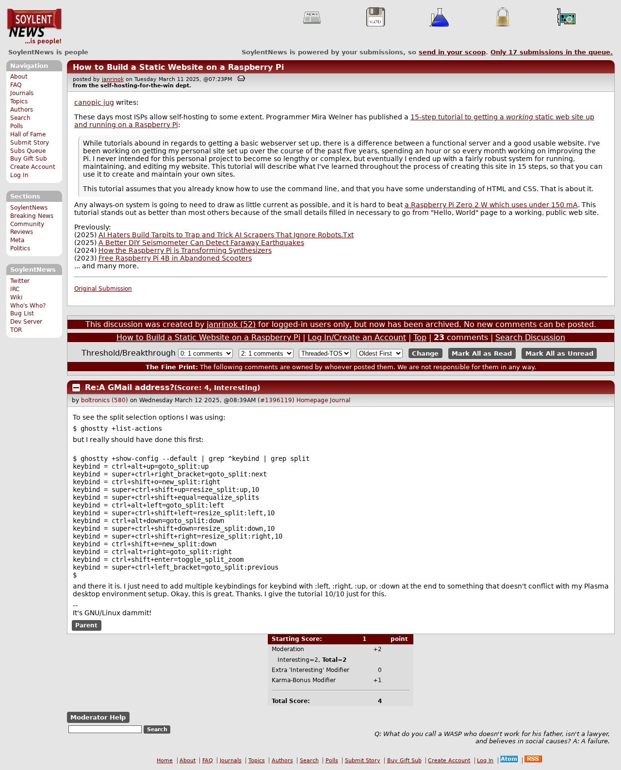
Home (165, 760)
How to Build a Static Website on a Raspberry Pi (178, 67)
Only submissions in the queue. (551, 52)
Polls (16, 126)
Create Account (32, 167)
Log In (19, 175)
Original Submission (103, 288)
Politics (20, 248)
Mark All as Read (482, 353)
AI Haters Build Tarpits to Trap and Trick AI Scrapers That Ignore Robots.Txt (226, 235)
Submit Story (29, 142)
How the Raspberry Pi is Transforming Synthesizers (185, 250)
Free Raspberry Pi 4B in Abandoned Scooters (175, 258)
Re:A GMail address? (129, 387)
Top (419, 337)
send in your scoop (452, 52)
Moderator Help (98, 717)
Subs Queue (28, 150)
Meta (17, 240)
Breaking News (31, 216)
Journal (340, 400)
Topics (19, 101)
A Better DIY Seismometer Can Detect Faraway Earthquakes (201, 242)
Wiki (16, 297)
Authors (21, 109)
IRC (14, 289)
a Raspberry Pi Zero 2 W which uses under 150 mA (491, 205)
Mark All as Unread (559, 353)
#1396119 (276, 400)
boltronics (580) (104, 400)
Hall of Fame (28, 134)
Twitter (20, 281)
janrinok (113, 79)
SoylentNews (34, 26)
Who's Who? (28, 305)
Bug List (22, 313)
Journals (21, 93)
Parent (86, 625)
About (19, 76)
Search (20, 118)
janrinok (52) (231, 324)
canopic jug (94, 102)
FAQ (15, 85)
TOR (16, 330)
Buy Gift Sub (28, 158)
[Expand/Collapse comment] (76, 387)
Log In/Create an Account (357, 337)
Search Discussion (530, 337)
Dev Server (26, 321)
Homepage (312, 400)
